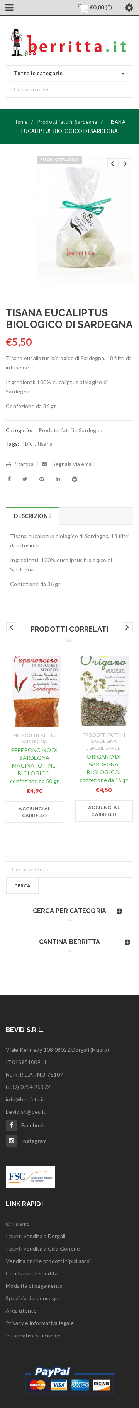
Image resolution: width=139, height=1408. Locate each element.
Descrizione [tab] (32, 515)
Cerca (22, 886)
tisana (45, 443)
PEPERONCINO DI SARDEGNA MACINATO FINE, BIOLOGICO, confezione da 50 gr (34, 765)
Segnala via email (72, 464)
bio (29, 443)
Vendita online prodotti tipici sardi (48, 1261)
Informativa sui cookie (33, 1335)
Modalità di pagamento (34, 1285)
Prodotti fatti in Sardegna (67, 122)
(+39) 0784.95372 (28, 1087)
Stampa (24, 464)
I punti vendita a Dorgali (35, 1236)
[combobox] (69, 74)
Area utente (21, 1310)
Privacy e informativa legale (40, 1323)
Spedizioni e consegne (33, 1298)
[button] (34, 812)
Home (20, 122)
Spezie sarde (105, 748)
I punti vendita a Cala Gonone (43, 1248)
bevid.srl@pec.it (26, 1111)
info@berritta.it (25, 1099)
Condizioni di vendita (32, 1273)
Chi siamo (18, 1223)
